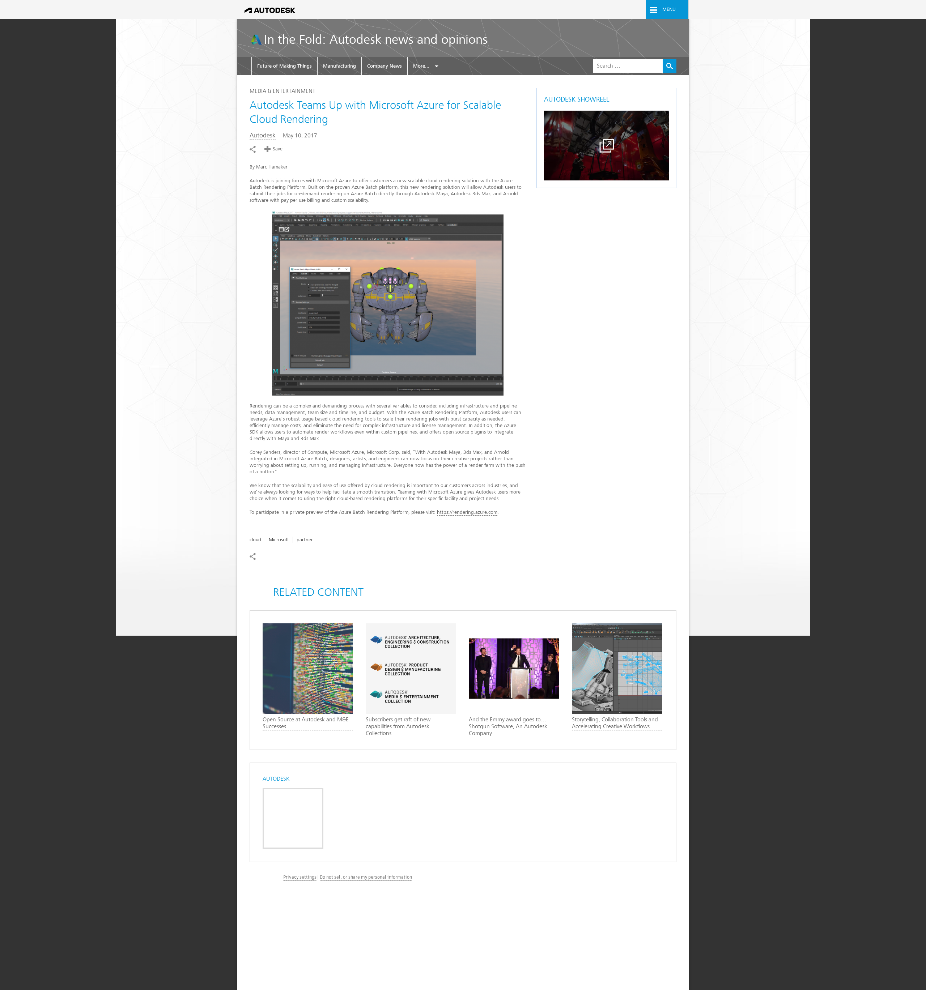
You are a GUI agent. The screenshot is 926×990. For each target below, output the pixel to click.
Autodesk (263, 135)
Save (278, 149)
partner (305, 540)
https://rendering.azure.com (467, 512)
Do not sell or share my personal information (366, 877)
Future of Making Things (284, 66)
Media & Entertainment (282, 91)
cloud (255, 540)
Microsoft (279, 540)
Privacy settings (300, 877)
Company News (384, 66)
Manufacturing (339, 66)
